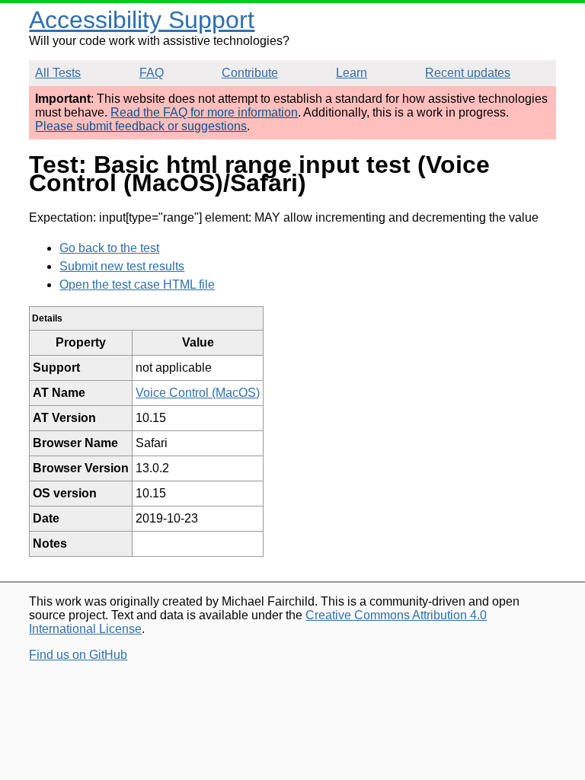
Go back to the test (109, 247)
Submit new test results (121, 266)
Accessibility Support (141, 20)
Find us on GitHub (78, 654)
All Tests (58, 72)
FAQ (151, 72)
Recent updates (467, 72)
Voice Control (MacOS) (198, 392)
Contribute (250, 72)
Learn (351, 72)
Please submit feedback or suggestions (141, 126)
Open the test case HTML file (137, 284)
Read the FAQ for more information (204, 112)
